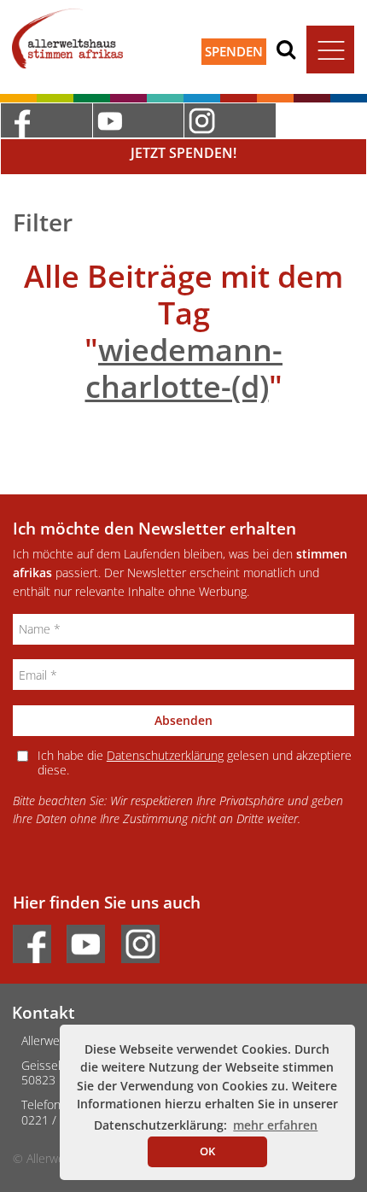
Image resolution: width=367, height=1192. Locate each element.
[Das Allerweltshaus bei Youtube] (138, 120)
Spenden (234, 51)
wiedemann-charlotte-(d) (184, 368)
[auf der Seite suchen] (285, 48)
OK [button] (207, 1151)
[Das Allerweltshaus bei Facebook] (46, 120)
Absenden (183, 720)
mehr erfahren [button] (275, 1125)
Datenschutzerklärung (165, 755)
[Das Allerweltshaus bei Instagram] (230, 120)
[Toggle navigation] (330, 49)
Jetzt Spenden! (183, 152)
